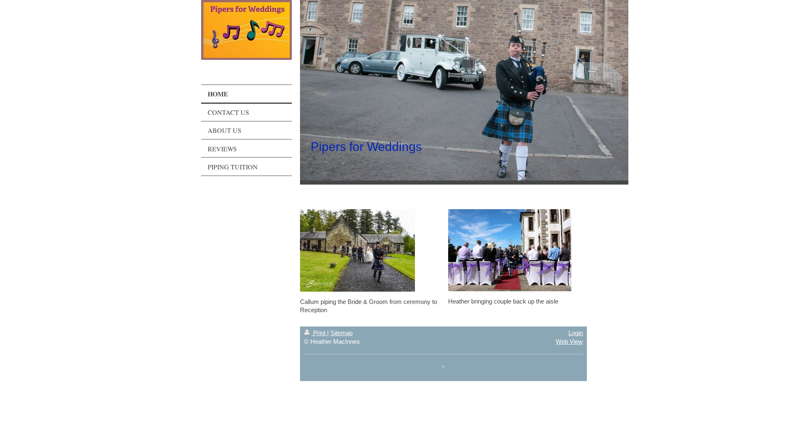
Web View (569, 341)
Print (319, 332)
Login (575, 332)
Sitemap (341, 332)
